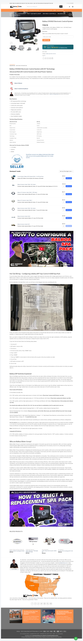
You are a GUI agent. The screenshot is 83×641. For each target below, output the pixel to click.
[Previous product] (72, 14)
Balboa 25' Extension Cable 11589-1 (24, 200)
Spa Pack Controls (49, 13)
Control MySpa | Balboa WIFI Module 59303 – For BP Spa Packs (30, 176)
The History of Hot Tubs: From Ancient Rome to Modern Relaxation (31, 613)
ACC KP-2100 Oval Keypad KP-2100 (65, 550)
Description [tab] (12, 65)
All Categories (60, 10)
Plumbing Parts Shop (34, 10)
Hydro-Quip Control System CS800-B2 (49, 551)
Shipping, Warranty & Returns (48, 636)
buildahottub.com (63, 563)
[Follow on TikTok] (69, 3)
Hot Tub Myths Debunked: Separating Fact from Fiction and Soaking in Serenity (64, 613)
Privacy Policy (25, 636)
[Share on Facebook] (44, 58)
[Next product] (70, 14)
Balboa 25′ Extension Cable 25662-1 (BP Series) (27, 192)
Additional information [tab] (21, 65)
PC (44, 55)
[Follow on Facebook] (32, 603)
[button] (69, 6)
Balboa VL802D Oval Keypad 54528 (17, 550)
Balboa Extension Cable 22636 (23, 216)
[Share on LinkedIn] (52, 58)
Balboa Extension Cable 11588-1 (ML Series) (26, 208)
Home (11, 13)
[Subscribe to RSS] (47, 603)
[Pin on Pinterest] (50, 58)
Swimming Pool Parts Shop (46, 10)
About (54, 10)
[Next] (38, 32)
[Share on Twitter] (46, 58)
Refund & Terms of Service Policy (35, 636)
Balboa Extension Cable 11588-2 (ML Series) (26, 184)
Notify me (46, 40)
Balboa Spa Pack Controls (51, 53)
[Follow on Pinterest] (71, 3)
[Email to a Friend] (48, 58)
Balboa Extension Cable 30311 (23, 224)
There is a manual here (54, 94)
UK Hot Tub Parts (58, 636)
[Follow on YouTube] (72, 3)
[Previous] (12, 32)
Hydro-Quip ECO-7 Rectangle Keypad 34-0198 (32, 551)
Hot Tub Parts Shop (23, 10)
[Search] (60, 6)
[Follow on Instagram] (68, 3)
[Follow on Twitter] (70, 3)
